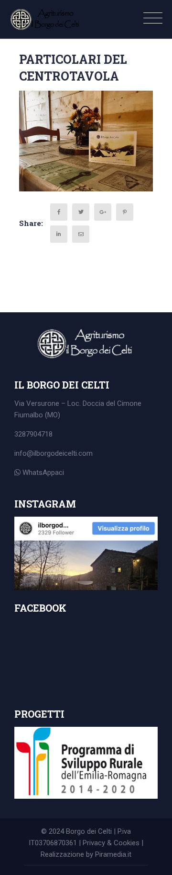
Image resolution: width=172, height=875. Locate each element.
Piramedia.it (113, 854)
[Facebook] (58, 212)
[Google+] (102, 212)
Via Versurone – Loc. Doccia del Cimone (77, 403)
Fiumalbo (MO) (37, 415)
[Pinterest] (124, 212)
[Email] (80, 234)
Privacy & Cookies (111, 843)
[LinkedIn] (58, 234)
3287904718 (33, 434)
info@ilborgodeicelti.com (53, 453)
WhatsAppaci (42, 472)
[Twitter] (80, 212)
